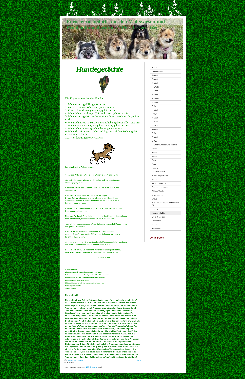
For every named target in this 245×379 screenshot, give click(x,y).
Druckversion (71, 360)
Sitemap (80, 360)
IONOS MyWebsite (90, 367)
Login (139, 360)
